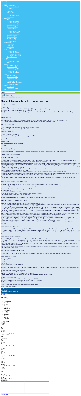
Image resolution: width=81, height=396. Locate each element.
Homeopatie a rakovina (6, 95)
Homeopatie (4, 94)
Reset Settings (4, 293)
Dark (14, 333)
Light (9, 333)
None (4, 333)
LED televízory (4, 394)
